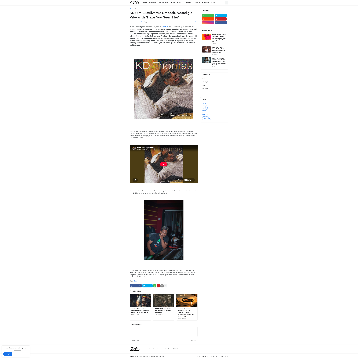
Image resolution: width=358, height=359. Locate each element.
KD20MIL (165, 27)
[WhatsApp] (154, 285)
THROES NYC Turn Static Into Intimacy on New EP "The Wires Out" (162, 310)
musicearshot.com (143, 356)
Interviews (205, 88)
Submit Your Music (207, 120)
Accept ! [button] (7, 354)
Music (136, 9)
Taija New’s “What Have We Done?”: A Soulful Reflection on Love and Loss (218, 50)
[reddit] (208, 19)
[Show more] (165, 285)
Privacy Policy (206, 118)
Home (131, 9)
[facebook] (221, 22)
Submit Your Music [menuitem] (208, 3)
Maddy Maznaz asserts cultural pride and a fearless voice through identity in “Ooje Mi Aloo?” (219, 38)
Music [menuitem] (179, 3)
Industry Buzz (206, 82)
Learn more (17, 350)
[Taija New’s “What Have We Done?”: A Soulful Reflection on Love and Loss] (206, 49)
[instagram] (208, 22)
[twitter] (221, 15)
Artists (204, 85)
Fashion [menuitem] (144, 3)
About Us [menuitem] (197, 3)
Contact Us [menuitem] (187, 3)
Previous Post (135, 340)
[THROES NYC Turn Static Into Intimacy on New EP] (163, 300)
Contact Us (205, 116)
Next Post (194, 340)
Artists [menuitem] (172, 3)
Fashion (204, 92)
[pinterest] (221, 19)
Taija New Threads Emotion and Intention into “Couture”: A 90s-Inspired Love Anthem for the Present (219, 61)
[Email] (162, 285)
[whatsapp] (208, 15)
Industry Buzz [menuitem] (163, 3)
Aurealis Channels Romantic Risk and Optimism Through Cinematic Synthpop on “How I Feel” (186, 312)
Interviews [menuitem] (152, 3)
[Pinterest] (158, 285)
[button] (223, 2)
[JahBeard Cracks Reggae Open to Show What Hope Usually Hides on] (140, 300)
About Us (205, 114)
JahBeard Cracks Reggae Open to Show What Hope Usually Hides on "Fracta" (140, 310)
